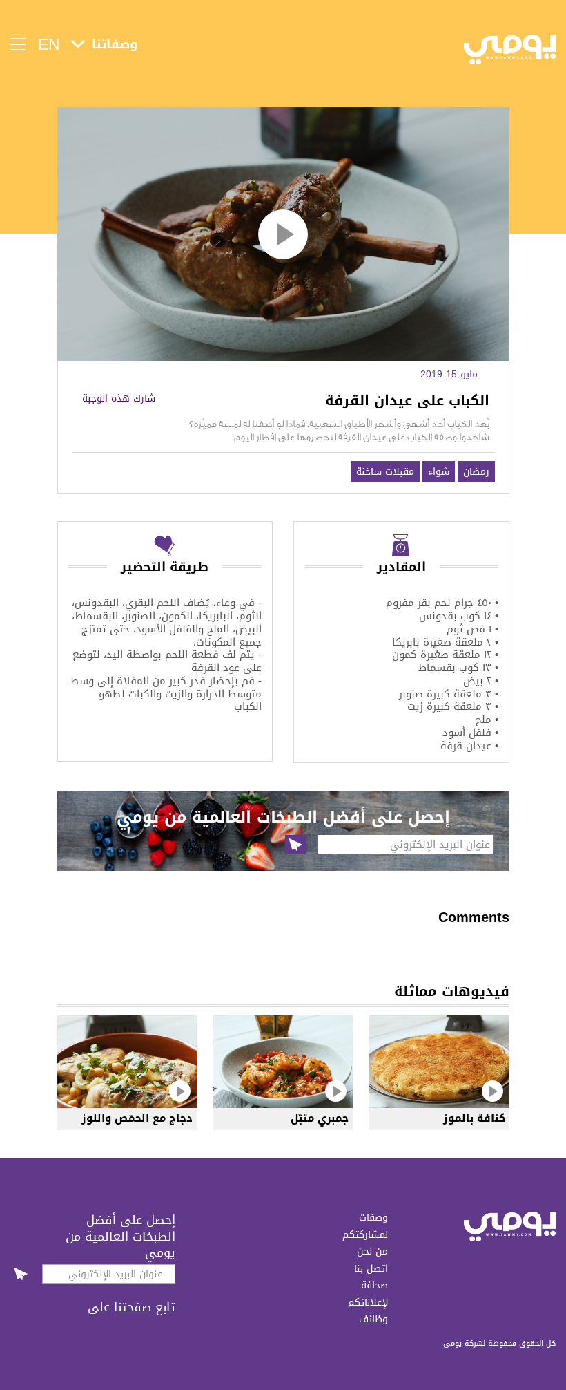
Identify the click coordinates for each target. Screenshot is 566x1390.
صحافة (374, 1285)
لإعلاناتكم (368, 1302)
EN (49, 44)
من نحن (372, 1251)
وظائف (373, 1319)
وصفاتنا (114, 45)
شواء (438, 471)
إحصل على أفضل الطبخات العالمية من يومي (120, 1236)
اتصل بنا (371, 1268)
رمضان (476, 471)
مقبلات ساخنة (385, 471)
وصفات (373, 1217)
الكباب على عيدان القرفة (407, 400)
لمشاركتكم (365, 1234)
